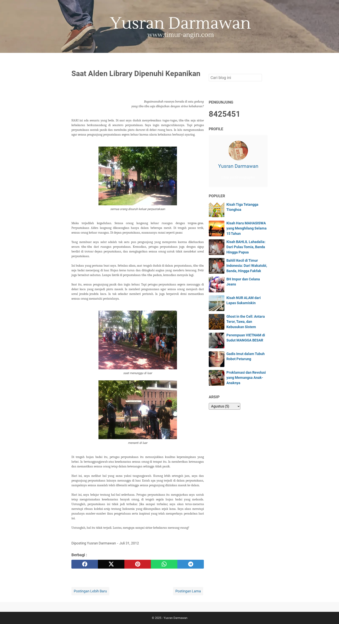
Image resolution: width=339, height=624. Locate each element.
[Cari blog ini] (265, 59)
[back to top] (331, 615)
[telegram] (190, 564)
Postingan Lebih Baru (90, 591)
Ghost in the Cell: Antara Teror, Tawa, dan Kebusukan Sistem (245, 322)
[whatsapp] (164, 564)
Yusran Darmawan (238, 166)
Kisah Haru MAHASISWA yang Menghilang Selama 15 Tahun (246, 228)
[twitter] (111, 564)
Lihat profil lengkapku (238, 177)
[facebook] (84, 564)
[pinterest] (137, 564)
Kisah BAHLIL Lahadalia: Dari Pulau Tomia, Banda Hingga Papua (245, 247)
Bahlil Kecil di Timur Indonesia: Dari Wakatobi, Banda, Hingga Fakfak (246, 266)
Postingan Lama (188, 591)
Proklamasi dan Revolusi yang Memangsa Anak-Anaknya (246, 378)
